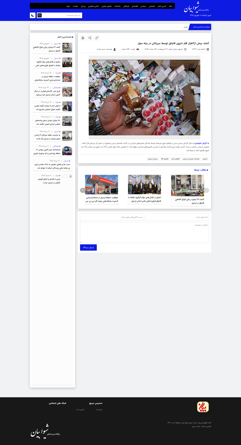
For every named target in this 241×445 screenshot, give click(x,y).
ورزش (83, 6)
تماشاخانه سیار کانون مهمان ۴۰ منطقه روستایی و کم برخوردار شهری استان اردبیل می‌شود (46, 153)
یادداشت (117, 6)
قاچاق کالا (164, 158)
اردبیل (205, 158)
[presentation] (206, 190)
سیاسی (143, 6)
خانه (170, 6)
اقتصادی (135, 6)
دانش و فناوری (93, 6)
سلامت (75, 6)
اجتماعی (152, 6)
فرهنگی (126, 6)
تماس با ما (80, 409)
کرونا (68, 6)
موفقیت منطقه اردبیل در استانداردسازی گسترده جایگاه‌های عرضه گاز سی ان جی (47, 80)
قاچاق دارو (175, 158)
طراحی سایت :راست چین (201, 426)
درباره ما (99, 409)
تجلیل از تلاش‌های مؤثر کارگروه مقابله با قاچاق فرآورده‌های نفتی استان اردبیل (47, 65)
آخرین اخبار (162, 6)
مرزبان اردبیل (153, 158)
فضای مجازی (106, 6)
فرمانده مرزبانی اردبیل (191, 158)
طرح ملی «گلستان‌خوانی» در (177, 27)
